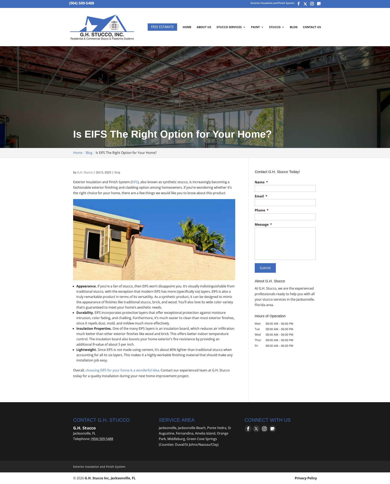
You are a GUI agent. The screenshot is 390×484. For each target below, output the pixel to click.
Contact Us (312, 27)
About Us (204, 27)
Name (261, 182)
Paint (255, 27)
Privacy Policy (306, 478)
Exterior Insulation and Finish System (272, 3)
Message (263, 224)
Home (187, 27)
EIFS (135, 182)
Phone (262, 210)
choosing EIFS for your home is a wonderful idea (122, 370)
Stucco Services (229, 27)
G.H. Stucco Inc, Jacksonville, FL (110, 478)
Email (261, 196)
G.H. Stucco (85, 172)
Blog (294, 27)
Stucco (275, 27)
